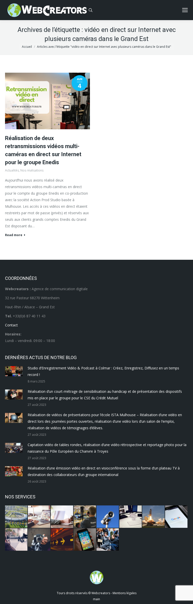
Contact (11, 325)
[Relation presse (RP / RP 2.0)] (107, 539)
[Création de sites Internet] (39, 516)
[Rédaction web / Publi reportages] (130, 516)
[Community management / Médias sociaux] (85, 539)
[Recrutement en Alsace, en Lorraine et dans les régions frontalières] (62, 516)
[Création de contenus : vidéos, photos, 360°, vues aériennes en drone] (16, 539)
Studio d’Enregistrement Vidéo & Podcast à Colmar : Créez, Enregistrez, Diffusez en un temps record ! (103, 371)
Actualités (12, 170)
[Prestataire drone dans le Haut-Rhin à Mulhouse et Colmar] (16, 516)
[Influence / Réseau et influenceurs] (39, 539)
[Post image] (14, 371)
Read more (13, 235)
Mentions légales (124, 593)
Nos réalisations (31, 170)
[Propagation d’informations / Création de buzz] (107, 516)
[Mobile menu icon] (185, 10)
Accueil (27, 47)
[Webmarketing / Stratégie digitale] (62, 539)
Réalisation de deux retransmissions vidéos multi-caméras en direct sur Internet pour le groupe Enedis (43, 150)
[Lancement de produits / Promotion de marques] (153, 516)
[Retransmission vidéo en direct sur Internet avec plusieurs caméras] (85, 516)
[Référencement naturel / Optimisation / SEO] (176, 516)
